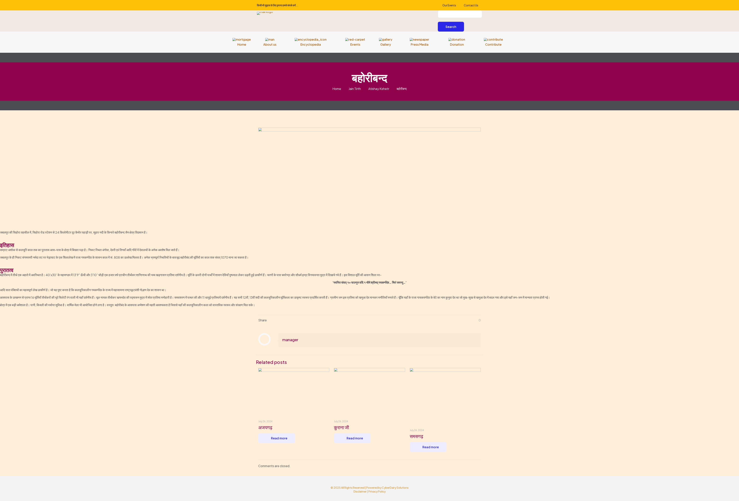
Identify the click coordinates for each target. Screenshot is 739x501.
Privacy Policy (377, 491)
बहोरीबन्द (402, 89)
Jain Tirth (355, 89)
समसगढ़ (416, 436)
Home (336, 89)
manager (290, 339)
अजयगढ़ (265, 427)
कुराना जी (341, 427)
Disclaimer (360, 491)
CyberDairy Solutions (395, 487)
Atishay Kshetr (378, 89)
